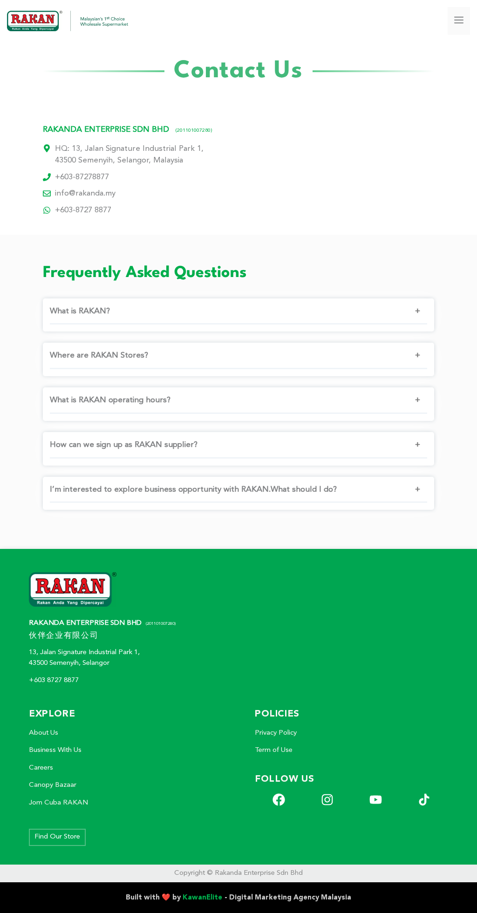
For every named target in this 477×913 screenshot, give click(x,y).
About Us (43, 733)
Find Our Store (57, 836)
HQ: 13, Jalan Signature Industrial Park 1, (129, 149)
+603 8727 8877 (54, 680)
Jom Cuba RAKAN (58, 802)
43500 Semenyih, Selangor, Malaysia (119, 160)
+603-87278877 (82, 177)
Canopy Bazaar (52, 785)
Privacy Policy (276, 733)
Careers (41, 767)
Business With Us (55, 750)
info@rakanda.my (85, 193)
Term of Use (274, 750)
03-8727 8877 (87, 210)
